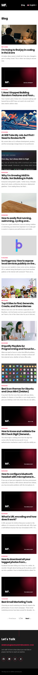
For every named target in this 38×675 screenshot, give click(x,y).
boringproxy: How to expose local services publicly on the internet (17, 263)
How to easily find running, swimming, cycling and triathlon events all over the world (17, 222)
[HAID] (21, 659)
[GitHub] (3, 659)
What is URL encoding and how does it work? (18, 518)
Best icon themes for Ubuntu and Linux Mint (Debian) (17, 390)
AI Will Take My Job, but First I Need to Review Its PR (17, 136)
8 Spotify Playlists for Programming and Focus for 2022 (17, 348)
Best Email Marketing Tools (16, 602)
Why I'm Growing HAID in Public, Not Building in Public (17, 177)
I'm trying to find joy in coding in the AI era (18, 51)
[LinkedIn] (9, 659)
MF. (4, 5)
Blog (23, 5)
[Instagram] (15, 659)
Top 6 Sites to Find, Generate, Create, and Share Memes (17, 305)
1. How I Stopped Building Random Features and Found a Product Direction (18, 95)
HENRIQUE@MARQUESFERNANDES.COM (17, 645)
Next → (28, 618)
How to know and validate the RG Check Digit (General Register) (18, 434)
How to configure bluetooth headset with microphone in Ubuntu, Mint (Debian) (17, 476)
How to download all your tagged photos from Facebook (15, 562)
